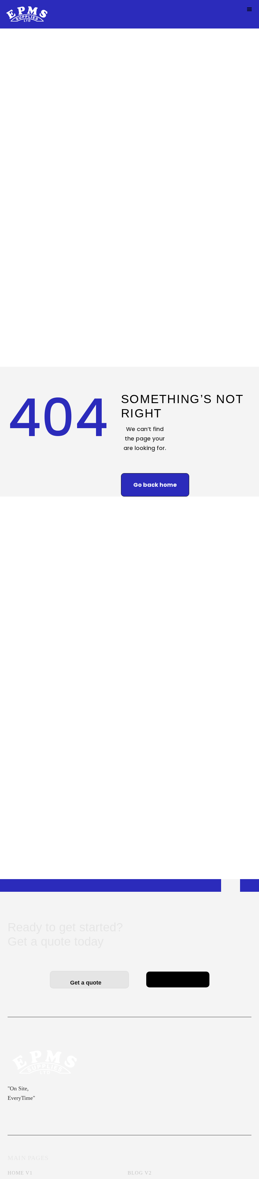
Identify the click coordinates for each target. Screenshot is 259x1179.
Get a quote (89, 982)
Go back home (155, 485)
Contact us (177, 975)
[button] (249, 9)
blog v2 (140, 1173)
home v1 (20, 1173)
